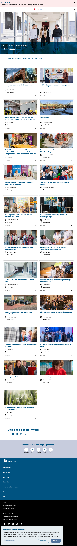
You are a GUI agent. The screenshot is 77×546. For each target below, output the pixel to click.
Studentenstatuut (8, 514)
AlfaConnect (6, 503)
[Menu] (2, 9)
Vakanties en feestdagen (10, 519)
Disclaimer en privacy (9, 508)
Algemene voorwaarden (9, 505)
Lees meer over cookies (51, 536)
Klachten (5, 511)
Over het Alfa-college (13, 45)
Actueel (25, 45)
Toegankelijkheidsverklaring (10, 516)
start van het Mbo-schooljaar (24, 5)
